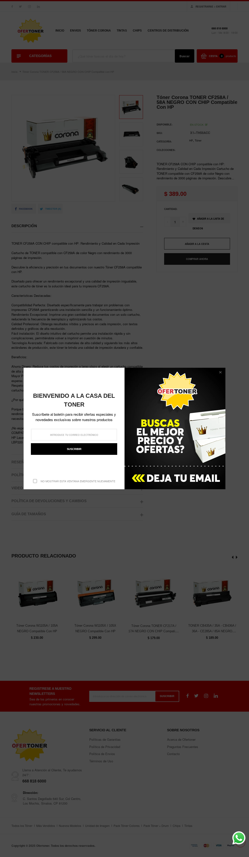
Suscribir (74, 449)
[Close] (220, 372)
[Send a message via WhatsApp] (239, 838)
